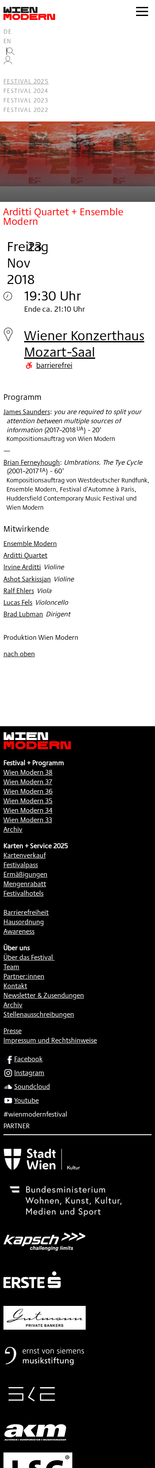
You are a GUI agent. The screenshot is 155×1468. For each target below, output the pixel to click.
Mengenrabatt (24, 884)
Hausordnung (23, 922)
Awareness (18, 931)
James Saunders (26, 412)
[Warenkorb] (11, 72)
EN (7, 41)
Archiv (12, 829)
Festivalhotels (23, 893)
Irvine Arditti (22, 567)
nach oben (19, 654)
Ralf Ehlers (18, 591)
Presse (12, 1031)
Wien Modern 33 (27, 820)
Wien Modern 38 (28, 772)
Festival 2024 (25, 90)
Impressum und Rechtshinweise (50, 1040)
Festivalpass (20, 865)
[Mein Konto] (7, 62)
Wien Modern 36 (28, 791)
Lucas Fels (17, 602)
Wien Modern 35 (28, 801)
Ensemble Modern (30, 544)
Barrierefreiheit (26, 912)
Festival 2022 (25, 109)
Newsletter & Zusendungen (43, 995)
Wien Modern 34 (28, 810)
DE (7, 31)
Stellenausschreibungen (38, 1014)
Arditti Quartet (25, 555)
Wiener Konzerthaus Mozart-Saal (84, 343)
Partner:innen (23, 976)
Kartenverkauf (24, 855)
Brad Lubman (23, 614)
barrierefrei (54, 364)
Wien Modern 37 (27, 782)
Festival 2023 (25, 100)
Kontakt (15, 986)
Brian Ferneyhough (31, 462)
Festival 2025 (26, 81)
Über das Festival (28, 957)
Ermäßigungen (25, 874)
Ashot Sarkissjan (27, 579)
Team (11, 967)
